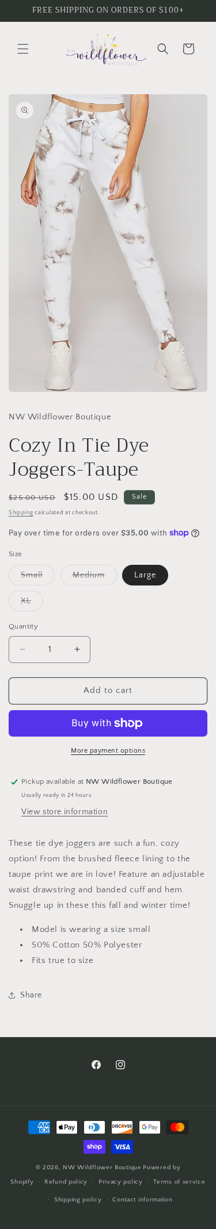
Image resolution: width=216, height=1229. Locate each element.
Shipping (21, 513)
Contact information (142, 1199)
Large (145, 575)
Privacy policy (120, 1181)
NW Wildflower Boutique (102, 1167)
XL (32, 603)
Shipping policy (78, 1199)
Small (38, 577)
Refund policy (66, 1181)
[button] (23, 48)
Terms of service (179, 1181)
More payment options (108, 750)
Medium (95, 577)
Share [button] (31, 995)
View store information (64, 811)
